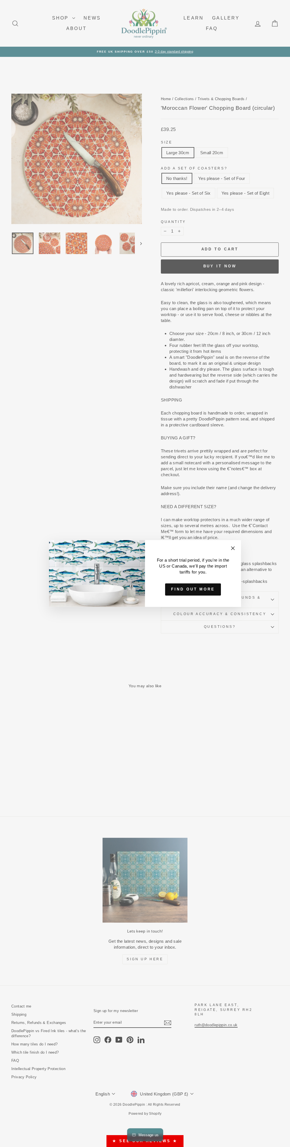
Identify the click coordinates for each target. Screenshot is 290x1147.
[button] (278, 11)
